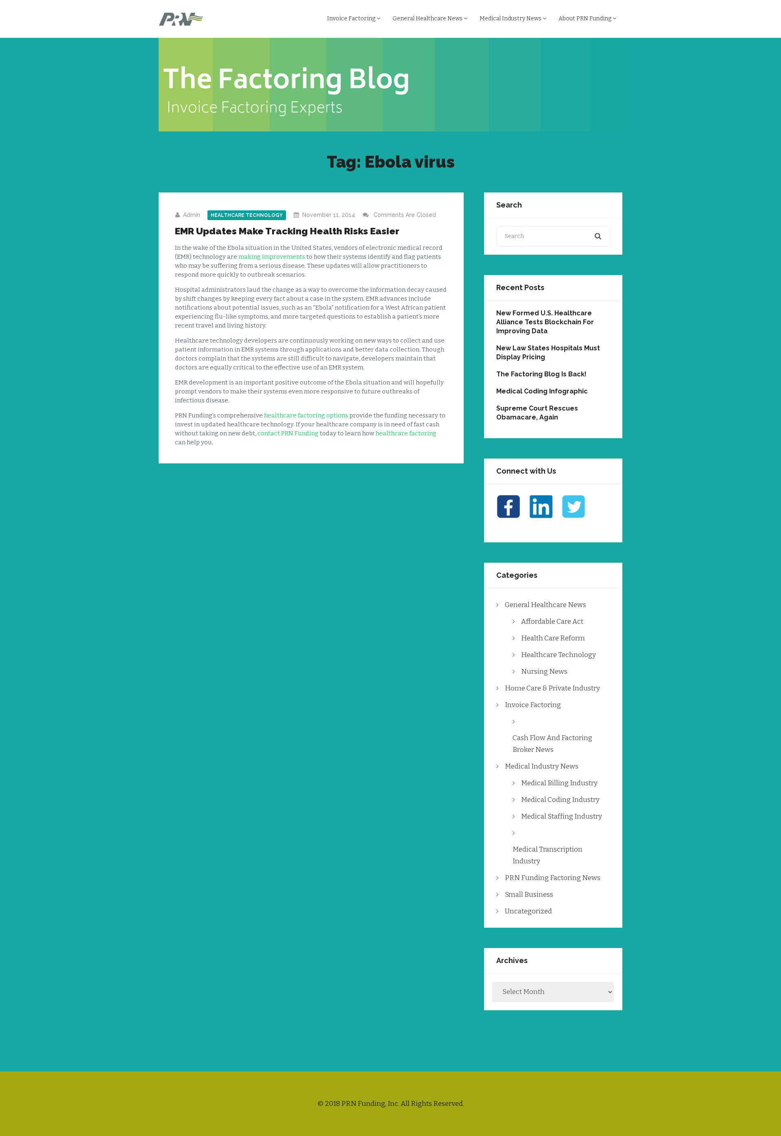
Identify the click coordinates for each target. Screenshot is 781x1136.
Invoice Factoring (352, 18)
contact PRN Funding (288, 433)
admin (191, 215)
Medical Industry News (511, 18)
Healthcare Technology (247, 215)
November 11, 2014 (328, 215)
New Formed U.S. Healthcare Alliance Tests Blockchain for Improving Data (545, 322)
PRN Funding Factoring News (552, 878)
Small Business (529, 894)
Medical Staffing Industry (561, 816)
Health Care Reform (553, 638)
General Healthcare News (428, 18)
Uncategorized (528, 911)
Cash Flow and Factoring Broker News (552, 744)
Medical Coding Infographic (542, 391)
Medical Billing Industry (559, 783)
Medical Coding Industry (560, 799)
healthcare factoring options (306, 415)
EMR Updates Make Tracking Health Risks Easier (287, 230)
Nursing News (544, 671)
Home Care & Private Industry (552, 688)
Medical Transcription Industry (547, 855)
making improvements (271, 256)
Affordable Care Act (552, 621)
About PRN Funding (585, 18)
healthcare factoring (405, 433)
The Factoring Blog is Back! (541, 374)
